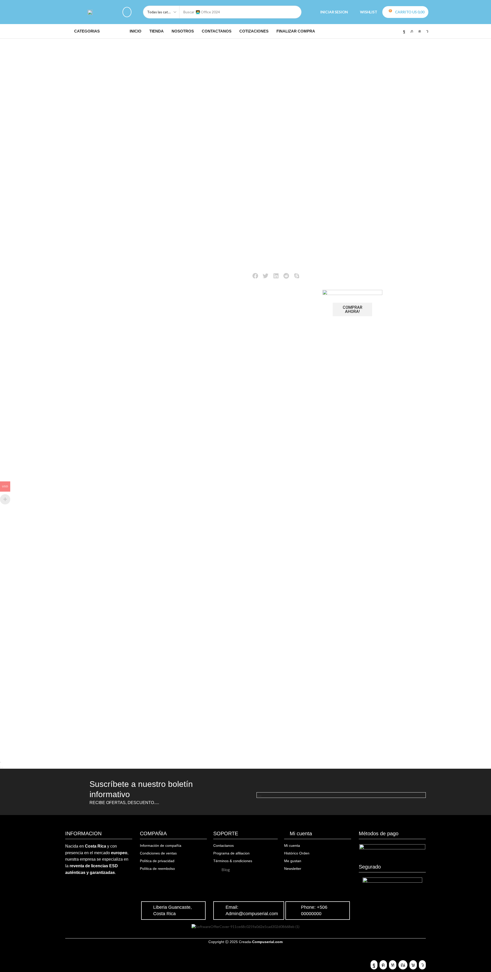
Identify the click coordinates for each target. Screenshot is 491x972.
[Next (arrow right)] (2, 767)
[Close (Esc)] (0, 762)
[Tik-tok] (413, 964)
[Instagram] (419, 31)
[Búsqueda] (295, 12)
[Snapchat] (402, 964)
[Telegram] (427, 31)
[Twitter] (411, 31)
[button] (126, 12)
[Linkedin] (392, 964)
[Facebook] (404, 31)
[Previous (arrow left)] (0, 767)
